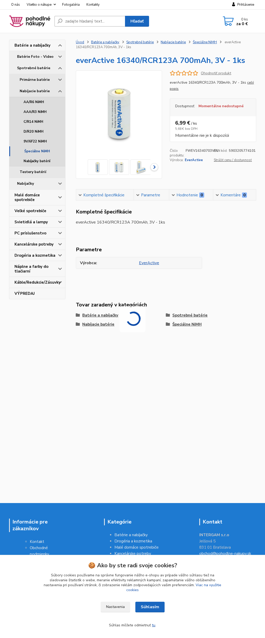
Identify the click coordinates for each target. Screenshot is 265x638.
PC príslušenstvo (30, 233)
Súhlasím (150, 607)
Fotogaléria (71, 4)
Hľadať (137, 21)
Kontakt (37, 541)
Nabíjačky (25, 183)
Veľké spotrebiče (30, 210)
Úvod (80, 42)
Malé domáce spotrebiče (27, 197)
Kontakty (93, 4)
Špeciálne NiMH (37, 151)
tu (153, 625)
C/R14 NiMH (33, 121)
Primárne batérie (35, 79)
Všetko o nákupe (39, 4)
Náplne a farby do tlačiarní (31, 269)
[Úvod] (29, 21)
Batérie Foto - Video (35, 56)
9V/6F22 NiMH (35, 141)
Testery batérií (33, 171)
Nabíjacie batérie (35, 91)
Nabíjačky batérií (37, 161)
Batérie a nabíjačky (32, 45)
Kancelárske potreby (34, 244)
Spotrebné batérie (33, 68)
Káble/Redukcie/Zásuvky (37, 282)
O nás (15, 4)
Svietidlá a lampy (31, 222)
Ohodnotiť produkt (216, 73)
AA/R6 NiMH (34, 102)
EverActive (194, 160)
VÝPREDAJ (24, 293)
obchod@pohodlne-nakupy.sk (225, 553)
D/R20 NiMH (33, 131)
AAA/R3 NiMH (35, 112)
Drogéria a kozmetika (34, 255)
